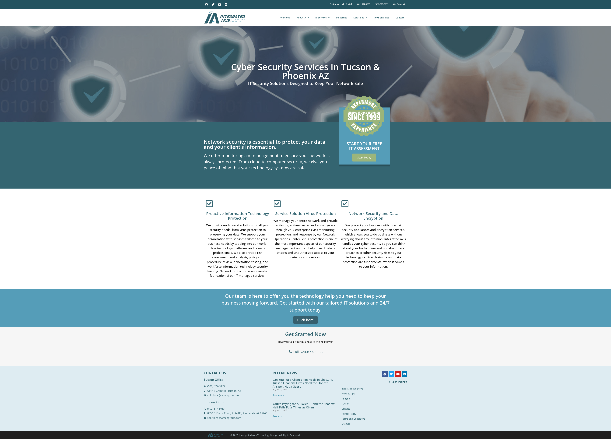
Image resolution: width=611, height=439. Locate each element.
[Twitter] (213, 4)
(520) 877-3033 (381, 4)
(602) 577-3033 (363, 4)
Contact (400, 17)
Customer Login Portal (341, 4)
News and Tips (381, 17)
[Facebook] (206, 4)
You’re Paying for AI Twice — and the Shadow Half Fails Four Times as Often (304, 405)
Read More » (278, 395)
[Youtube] (219, 4)
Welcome (285, 17)
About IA (301, 17)
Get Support (399, 4)
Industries (341, 17)
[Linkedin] (226, 4)
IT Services (321, 17)
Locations (358, 17)
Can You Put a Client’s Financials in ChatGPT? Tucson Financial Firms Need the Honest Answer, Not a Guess (303, 383)
